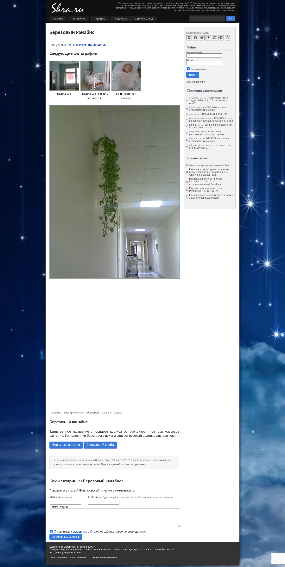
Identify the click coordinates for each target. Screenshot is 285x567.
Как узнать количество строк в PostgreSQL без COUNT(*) (205, 189)
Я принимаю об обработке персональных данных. (99, 531)
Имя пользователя (194, 52)
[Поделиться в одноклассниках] (208, 37)
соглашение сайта (83, 531)
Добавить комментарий (65, 536)
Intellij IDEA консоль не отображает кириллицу (208, 108)
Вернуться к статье (66, 445)
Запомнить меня (198, 69)
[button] (230, 18)
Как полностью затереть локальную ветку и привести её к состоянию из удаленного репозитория (209, 172)
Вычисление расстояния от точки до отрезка (210, 126)
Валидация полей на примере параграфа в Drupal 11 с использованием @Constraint (206, 182)
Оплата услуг (144, 19)
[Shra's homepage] (68, 8)
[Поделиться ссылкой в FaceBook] (195, 37)
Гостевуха (120, 19)
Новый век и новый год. (215, 114)
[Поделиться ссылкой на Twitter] (202, 37)
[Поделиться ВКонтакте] (189, 37)
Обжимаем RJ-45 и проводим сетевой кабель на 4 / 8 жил (211, 119)
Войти (192, 74)
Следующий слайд (100, 445)
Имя (61, 497)
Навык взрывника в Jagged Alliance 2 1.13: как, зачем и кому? (208, 100)
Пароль (189, 60)
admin (192, 125)
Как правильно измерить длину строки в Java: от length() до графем (211, 196)
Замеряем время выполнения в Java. (209, 165)
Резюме (58, 19)
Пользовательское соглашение (67, 557)
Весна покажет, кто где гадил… (87, 44)
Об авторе (79, 19)
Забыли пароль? (195, 82)
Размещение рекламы (104, 557)
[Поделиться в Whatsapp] (227, 37)
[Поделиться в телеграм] (221, 37)
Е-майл (130, 497)
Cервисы (99, 19)
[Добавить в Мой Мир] (214, 37)
